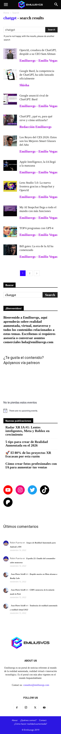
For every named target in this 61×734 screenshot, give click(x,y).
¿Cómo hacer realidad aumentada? (30, 723)
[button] (5, 4)
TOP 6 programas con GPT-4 (36, 228)
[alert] (30, 411)
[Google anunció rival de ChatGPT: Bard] (10, 99)
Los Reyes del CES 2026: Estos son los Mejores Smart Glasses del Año (38, 141)
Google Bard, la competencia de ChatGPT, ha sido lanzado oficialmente (36, 74)
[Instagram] (26, 707)
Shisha (24, 85)
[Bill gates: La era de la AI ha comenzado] (10, 249)
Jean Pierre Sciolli (18, 574)
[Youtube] (44, 707)
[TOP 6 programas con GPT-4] (10, 231)
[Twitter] (35, 707)
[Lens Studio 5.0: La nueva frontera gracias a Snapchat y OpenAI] (10, 186)
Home (6, 12)
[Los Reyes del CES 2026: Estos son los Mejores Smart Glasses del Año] (10, 140)
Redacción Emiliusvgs (35, 127)
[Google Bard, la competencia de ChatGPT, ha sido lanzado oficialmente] (10, 74)
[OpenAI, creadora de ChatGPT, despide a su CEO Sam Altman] (10, 53)
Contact (42, 720)
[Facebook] (16, 707)
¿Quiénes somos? (28, 720)
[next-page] (37, 273)
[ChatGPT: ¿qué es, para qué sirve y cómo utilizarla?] (10, 120)
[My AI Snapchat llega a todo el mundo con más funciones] (10, 210)
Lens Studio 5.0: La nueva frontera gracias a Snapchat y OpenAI (36, 186)
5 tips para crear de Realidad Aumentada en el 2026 (26, 443)
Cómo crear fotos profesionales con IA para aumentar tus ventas (31, 465)
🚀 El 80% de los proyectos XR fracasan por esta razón (28, 454)
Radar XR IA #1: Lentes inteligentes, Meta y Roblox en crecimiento (27, 431)
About (14, 720)
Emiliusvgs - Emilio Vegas (38, 60)
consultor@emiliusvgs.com (36, 685)
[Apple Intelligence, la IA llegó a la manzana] (10, 165)
